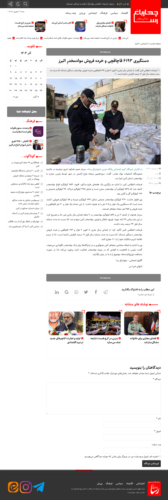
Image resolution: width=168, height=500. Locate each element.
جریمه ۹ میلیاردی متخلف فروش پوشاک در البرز (26, 177)
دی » (15, 97)
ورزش (82, 13)
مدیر (157, 173)
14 (21, 78)
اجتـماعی (140, 483)
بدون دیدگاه (153, 183)
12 (31, 78)
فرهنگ (103, 13)
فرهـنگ (109, 483)
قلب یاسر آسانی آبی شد (61, 23)
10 (41, 78)
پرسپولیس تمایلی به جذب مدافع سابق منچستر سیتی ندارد (25, 201)
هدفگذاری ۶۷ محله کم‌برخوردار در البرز (25, 164)
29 (16, 91)
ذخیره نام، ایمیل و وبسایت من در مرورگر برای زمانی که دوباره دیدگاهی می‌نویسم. (121, 456)
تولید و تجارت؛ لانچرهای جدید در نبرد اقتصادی (66, 340)
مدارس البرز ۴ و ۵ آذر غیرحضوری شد (24, 226)
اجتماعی (92, 13)
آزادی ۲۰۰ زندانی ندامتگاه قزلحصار (25, 171)
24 (41, 91)
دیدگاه (157, 379)
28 (21, 91)
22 (16, 84)
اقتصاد (124, 13)
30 (10, 91)
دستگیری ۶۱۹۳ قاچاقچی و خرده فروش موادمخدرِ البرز (103, 61)
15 (16, 78)
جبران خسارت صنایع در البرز (27, 208)
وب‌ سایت (156, 445)
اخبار (137, 43)
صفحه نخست (155, 43)
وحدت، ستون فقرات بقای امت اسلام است (71, 38)
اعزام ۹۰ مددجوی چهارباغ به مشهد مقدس (24, 193)
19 (31, 84)
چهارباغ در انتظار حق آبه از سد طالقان (23, 221)
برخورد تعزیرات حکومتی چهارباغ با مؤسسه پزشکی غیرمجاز (90, 4)
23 (10, 84)
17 (41, 84)
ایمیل (157, 431)
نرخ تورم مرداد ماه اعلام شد (37, 38)
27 (26, 91)
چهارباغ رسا (131, 492)
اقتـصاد (129, 483)
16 (11, 78)
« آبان (36, 97)
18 (36, 84)
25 (36, 91)
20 (26, 84)
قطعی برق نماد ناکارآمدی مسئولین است (25, 185)
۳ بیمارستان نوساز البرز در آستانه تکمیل (25, 215)
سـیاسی (119, 483)
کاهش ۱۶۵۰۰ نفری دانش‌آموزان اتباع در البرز (20, 143)
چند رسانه (71, 13)
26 (31, 91)
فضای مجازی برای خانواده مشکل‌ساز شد (104, 24)
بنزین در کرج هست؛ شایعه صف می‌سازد (24, 24)
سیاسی (114, 13)
